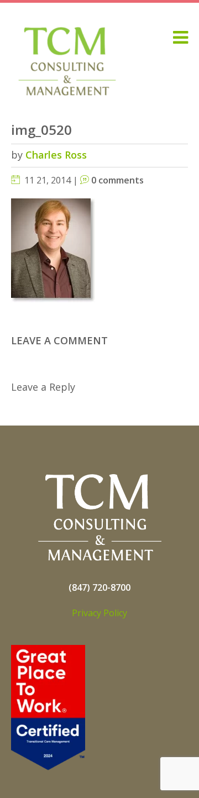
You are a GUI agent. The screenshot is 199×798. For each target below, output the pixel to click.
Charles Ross (56, 154)
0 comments (117, 180)
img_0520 (41, 129)
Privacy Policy (99, 613)
